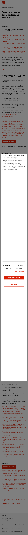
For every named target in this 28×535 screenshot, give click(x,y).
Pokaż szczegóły (19, 271)
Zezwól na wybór (14, 281)
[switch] (15, 265)
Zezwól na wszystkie (14, 277)
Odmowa (14, 285)
